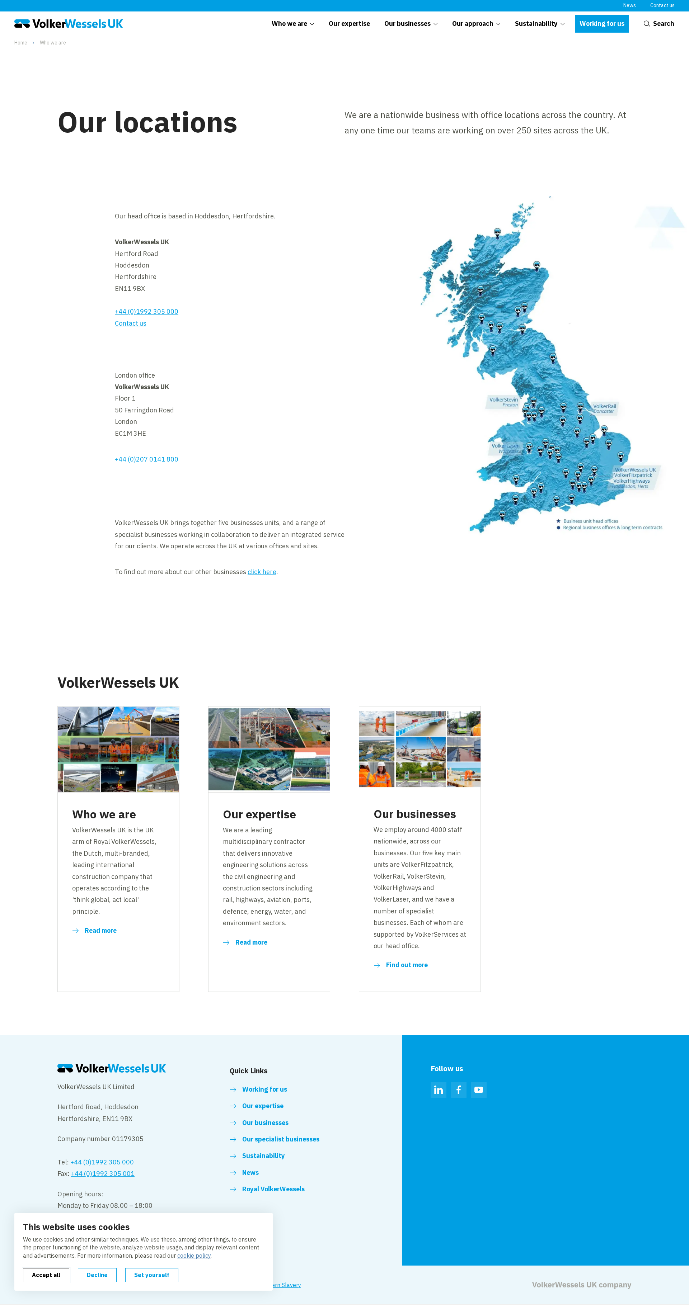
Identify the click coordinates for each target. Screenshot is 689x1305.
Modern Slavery (280, 1285)
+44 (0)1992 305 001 (103, 1173)
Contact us (662, 5)
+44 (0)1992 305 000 (146, 311)
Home (20, 42)
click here (262, 572)
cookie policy (194, 1255)
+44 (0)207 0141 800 (146, 459)
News (629, 5)
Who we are (53, 42)
